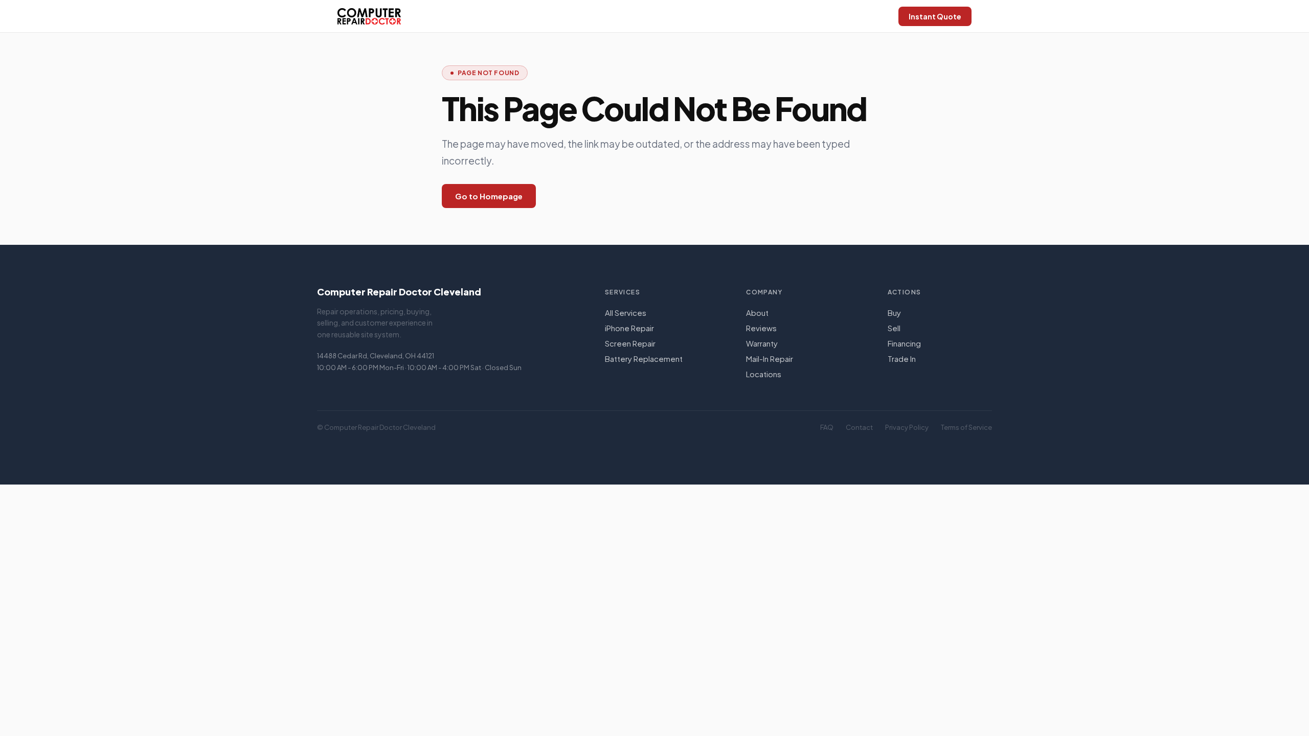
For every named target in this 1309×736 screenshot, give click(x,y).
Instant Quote (935, 16)
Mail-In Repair (769, 358)
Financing (904, 343)
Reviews (761, 328)
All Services (625, 312)
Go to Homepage (489, 196)
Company (764, 292)
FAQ (826, 427)
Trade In (902, 358)
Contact (859, 427)
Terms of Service (966, 427)
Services (623, 292)
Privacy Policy (907, 427)
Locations (763, 374)
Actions (904, 292)
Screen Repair (630, 343)
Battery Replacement (644, 358)
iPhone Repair (629, 328)
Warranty (762, 343)
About (757, 312)
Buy (894, 312)
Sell (894, 328)
